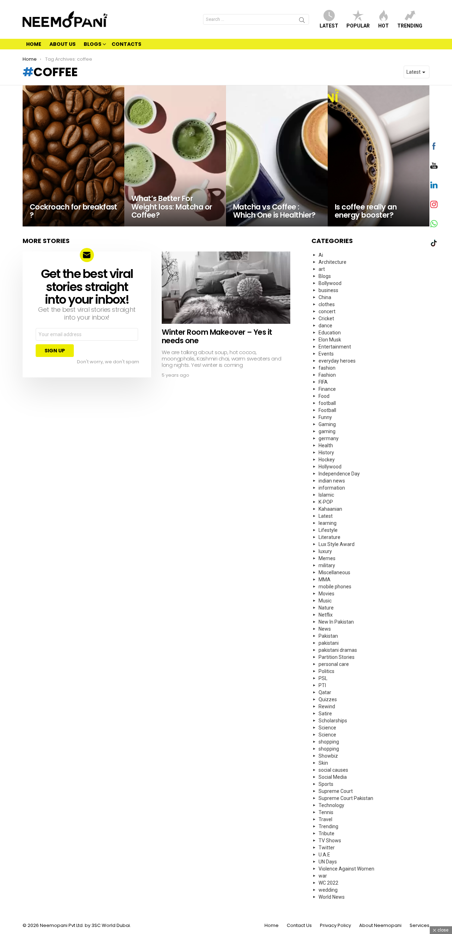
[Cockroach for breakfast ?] (73, 155)
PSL (323, 678)
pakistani (329, 643)
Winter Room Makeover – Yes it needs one (217, 336)
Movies (326, 593)
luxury (325, 551)
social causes (333, 770)
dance (325, 325)
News (325, 629)
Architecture (332, 262)
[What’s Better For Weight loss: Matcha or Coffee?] (175, 155)
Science (327, 727)
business (328, 290)
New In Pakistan (336, 622)
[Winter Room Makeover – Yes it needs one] (226, 287)
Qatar (325, 692)
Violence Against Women (346, 869)
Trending (409, 26)
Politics (326, 671)
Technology (331, 805)
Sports (326, 784)
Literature (329, 537)
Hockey (327, 459)
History (326, 452)
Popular (358, 26)
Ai (321, 255)
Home (33, 44)
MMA (325, 579)
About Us (62, 44)
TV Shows (330, 840)
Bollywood (330, 283)
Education (330, 332)
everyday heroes (337, 361)
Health (326, 445)
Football (327, 410)
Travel (325, 819)
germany (329, 438)
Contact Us (299, 925)
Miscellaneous (334, 572)
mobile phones (335, 586)
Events (326, 354)
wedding (328, 890)
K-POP (326, 502)
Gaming (327, 424)
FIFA (323, 382)
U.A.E (324, 854)
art (322, 269)
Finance (327, 389)
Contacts (126, 44)
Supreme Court (336, 791)
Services (419, 925)
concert (327, 311)
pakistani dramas (338, 650)
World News (332, 897)
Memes (327, 558)
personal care (334, 664)
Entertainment (335, 347)
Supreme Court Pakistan (346, 798)
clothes (327, 304)
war (323, 876)
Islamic (326, 495)
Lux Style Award (337, 544)
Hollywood (330, 466)
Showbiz (328, 756)
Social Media (333, 777)
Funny (325, 417)
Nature (326, 608)
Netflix (326, 615)
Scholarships (333, 720)
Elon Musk (330, 339)
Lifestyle (328, 530)
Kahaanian (330, 509)
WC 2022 (328, 883)
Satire (325, 713)
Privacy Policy (335, 925)
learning (328, 523)
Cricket (326, 318)
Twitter (327, 847)
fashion (327, 368)
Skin (323, 763)
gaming (327, 431)
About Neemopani (380, 925)
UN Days (328, 862)
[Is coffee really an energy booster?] (378, 155)
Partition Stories (337, 657)
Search (302, 21)
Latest (329, 26)
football (327, 403)
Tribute (326, 833)
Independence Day (339, 474)
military (327, 565)
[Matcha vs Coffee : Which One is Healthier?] (277, 155)
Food (324, 396)
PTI (322, 685)
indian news (332, 481)
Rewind (327, 706)
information (332, 488)
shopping (329, 742)
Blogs (92, 44)
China (325, 297)
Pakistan (328, 636)
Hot (383, 26)
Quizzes (328, 699)
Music (325, 601)
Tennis (326, 812)
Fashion (327, 375)
